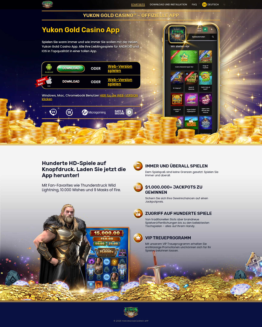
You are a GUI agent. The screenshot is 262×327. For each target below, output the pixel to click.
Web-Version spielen (120, 68)
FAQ (194, 4)
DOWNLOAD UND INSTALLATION (168, 4)
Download (70, 68)
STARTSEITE (138, 4)
